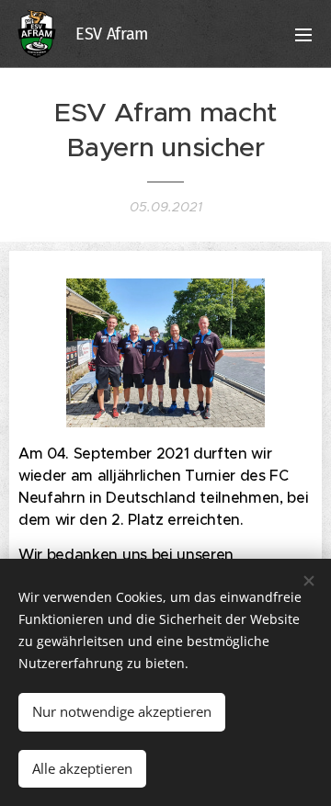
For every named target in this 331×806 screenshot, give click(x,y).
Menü (303, 34)
